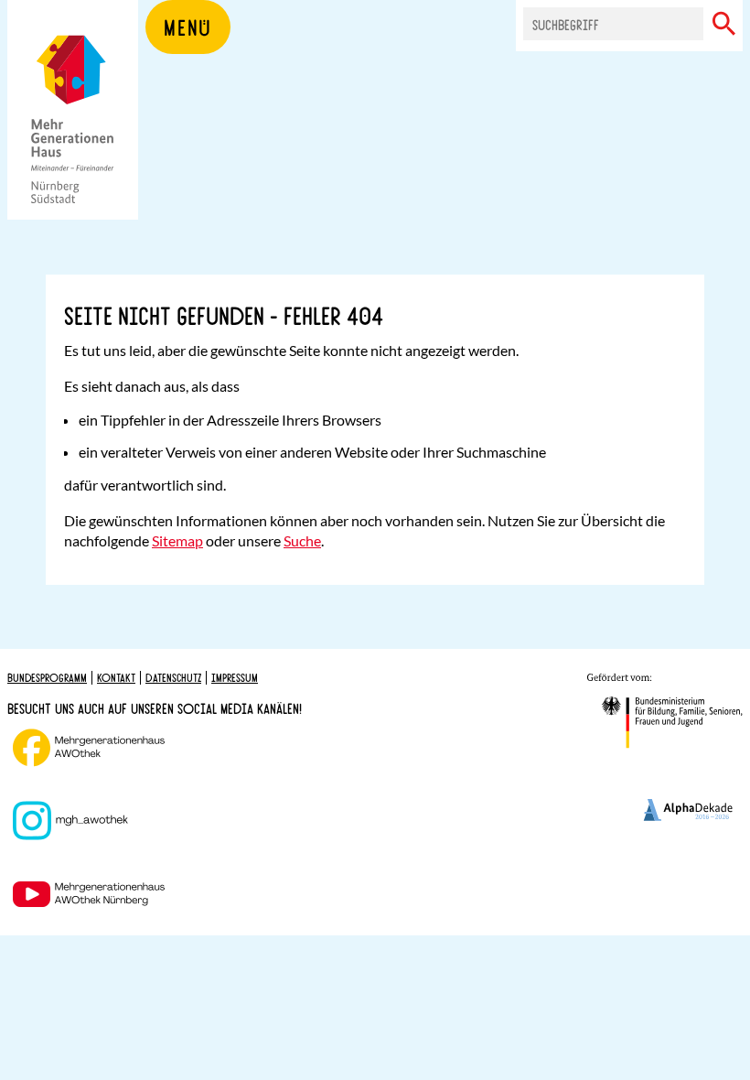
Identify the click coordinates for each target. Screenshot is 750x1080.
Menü (188, 26)
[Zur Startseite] (72, 137)
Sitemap (177, 540)
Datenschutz (173, 677)
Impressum (234, 677)
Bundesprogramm (47, 677)
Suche (302, 540)
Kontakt (116, 677)
